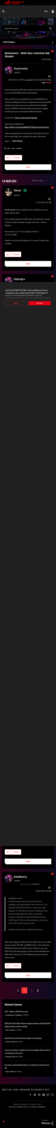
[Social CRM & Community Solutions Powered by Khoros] (47, 1122)
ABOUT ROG (7, 1090)
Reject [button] (16, 303)
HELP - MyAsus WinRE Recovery (16, 1012)
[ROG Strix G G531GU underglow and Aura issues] (51, 180)
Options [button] (52, 42)
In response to (31, 884)
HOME (15, 1090)
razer (13, 148)
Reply (28, 167)
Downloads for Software (13, 1015)
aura (8, 148)
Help (46, 11)
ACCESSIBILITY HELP (40, 1090)
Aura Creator (10, 1030)
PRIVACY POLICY (36, 1104)
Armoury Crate (10, 1042)
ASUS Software (9, 42)
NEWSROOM (25, 1090)
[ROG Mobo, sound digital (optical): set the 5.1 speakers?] (47, 180)
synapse (18, 148)
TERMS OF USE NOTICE (21, 1104)
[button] (8, 157)
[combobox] (28, 28)
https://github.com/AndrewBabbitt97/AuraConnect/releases (27, 127)
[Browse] (4, 11)
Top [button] (3, 1121)
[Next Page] (37, 990)
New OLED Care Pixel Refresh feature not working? (23, 1038)
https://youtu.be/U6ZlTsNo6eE (26, 118)
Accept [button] (40, 303)
